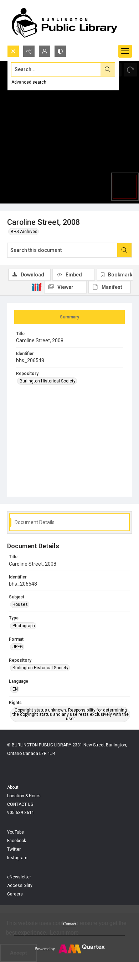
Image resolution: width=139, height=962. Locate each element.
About (13, 787)
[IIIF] (36, 287)
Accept (18, 953)
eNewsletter (19, 876)
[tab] (69, 317)
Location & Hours (24, 795)
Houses (20, 604)
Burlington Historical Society (48, 381)
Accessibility (19, 885)
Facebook (16, 840)
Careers (15, 894)
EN (15, 689)
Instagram (17, 857)
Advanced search (28, 82)
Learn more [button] (64, 933)
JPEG (17, 646)
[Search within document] (124, 250)
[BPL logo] (64, 23)
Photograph (23, 625)
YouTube (15, 832)
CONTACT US (20, 804)
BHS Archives (24, 231)
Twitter (14, 849)
